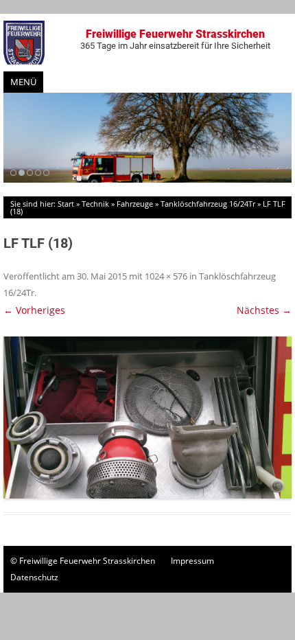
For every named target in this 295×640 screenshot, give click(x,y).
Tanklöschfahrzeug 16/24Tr (208, 203)
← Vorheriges (34, 310)
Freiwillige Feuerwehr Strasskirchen (175, 39)
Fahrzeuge (135, 203)
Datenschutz (34, 577)
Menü (23, 82)
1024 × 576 (166, 276)
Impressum (192, 561)
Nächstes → (264, 310)
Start (66, 203)
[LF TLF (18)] (147, 417)
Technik (95, 203)
